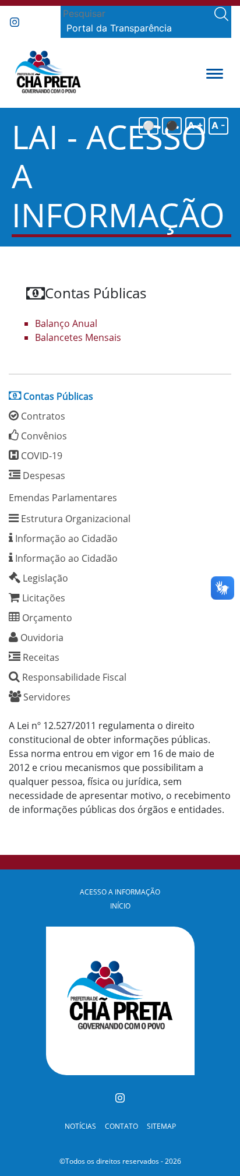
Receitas (39, 657)
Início (120, 906)
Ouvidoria (40, 637)
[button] (215, 73)
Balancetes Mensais (78, 337)
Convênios (43, 435)
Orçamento (46, 617)
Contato (121, 1126)
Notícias (80, 1126)
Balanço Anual (66, 323)
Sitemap (161, 1126)
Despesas (42, 475)
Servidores (45, 697)
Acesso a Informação (120, 892)
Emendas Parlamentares (63, 497)
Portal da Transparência (119, 28)
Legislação (44, 578)
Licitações (42, 597)
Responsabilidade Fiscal (73, 677)
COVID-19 (40, 455)
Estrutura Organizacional (74, 518)
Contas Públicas (57, 396)
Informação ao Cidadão (65, 538)
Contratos (42, 416)
